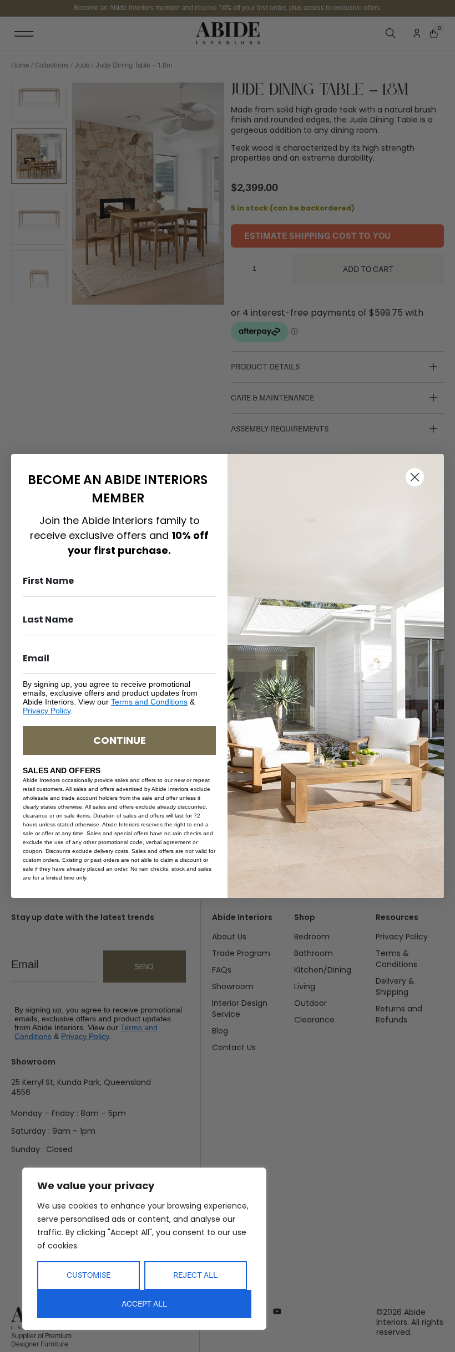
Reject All (195, 1275)
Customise (88, 1275)
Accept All (144, 1303)
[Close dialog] (414, 477)
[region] (144, 1249)
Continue (119, 740)
